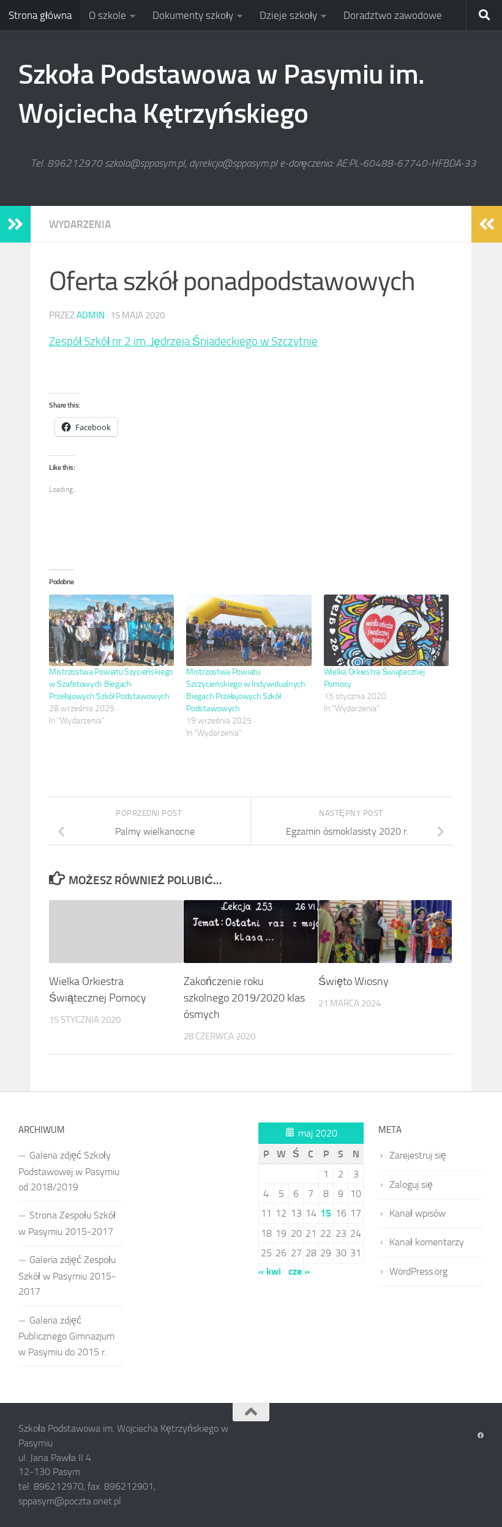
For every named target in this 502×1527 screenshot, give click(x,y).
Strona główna (40, 15)
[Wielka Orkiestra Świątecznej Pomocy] (386, 630)
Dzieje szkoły (288, 15)
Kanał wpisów (417, 1213)
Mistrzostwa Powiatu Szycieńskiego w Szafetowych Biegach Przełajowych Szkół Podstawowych (111, 684)
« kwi (269, 1271)
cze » (299, 1271)
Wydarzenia (80, 224)
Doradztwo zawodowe (392, 15)
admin (91, 315)
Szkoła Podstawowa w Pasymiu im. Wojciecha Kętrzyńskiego (221, 94)
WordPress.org (418, 1271)
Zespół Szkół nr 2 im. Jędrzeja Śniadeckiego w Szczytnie (183, 341)
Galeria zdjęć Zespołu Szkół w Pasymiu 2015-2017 (67, 1275)
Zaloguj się (411, 1184)
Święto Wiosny (353, 981)
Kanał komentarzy (426, 1242)
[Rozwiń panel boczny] (15, 224)
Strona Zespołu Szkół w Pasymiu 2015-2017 (67, 1223)
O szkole (107, 15)
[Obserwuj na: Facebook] (481, 1436)
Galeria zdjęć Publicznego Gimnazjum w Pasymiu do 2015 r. (66, 1336)
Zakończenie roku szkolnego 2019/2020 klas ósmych (244, 998)
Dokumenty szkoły (192, 15)
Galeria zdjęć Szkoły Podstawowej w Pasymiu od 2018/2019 (68, 1171)
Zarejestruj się (417, 1155)
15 (325, 1213)
